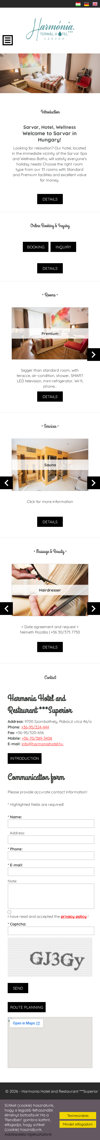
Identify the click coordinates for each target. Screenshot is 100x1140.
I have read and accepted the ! (48, 916)
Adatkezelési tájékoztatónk (28, 1134)
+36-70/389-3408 (37, 738)
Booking (35, 247)
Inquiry (63, 247)
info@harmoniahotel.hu (42, 743)
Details (50, 199)
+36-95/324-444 (35, 727)
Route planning (26, 1007)
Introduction (24, 758)
